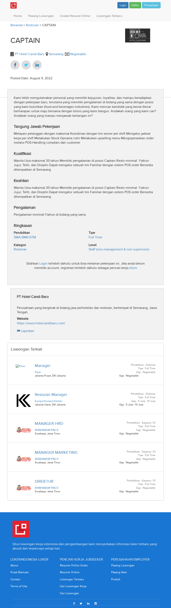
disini (133, 268)
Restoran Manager (51, 394)
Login (123, 5)
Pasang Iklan (119, 572)
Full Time (95, 237)
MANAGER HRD (49, 423)
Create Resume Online (75, 15)
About (14, 565)
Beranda (16, 25)
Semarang (56, 54)
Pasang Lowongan (41, 15)
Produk (115, 579)
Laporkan (27, 331)
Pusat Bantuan (19, 572)
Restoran (32, 25)
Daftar (135, 5)
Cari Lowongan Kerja (73, 586)
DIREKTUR (44, 481)
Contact (15, 579)
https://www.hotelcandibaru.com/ (41, 323)
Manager (42, 365)
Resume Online (69, 572)
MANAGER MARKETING (56, 452)
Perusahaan (151, 5)
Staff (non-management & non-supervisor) (119, 249)
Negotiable (78, 54)
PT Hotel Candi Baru (29, 54)
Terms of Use (18, 586)
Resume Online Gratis (74, 565)
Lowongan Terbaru (109, 15)
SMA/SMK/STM (25, 237)
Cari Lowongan (69, 593)
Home (18, 15)
